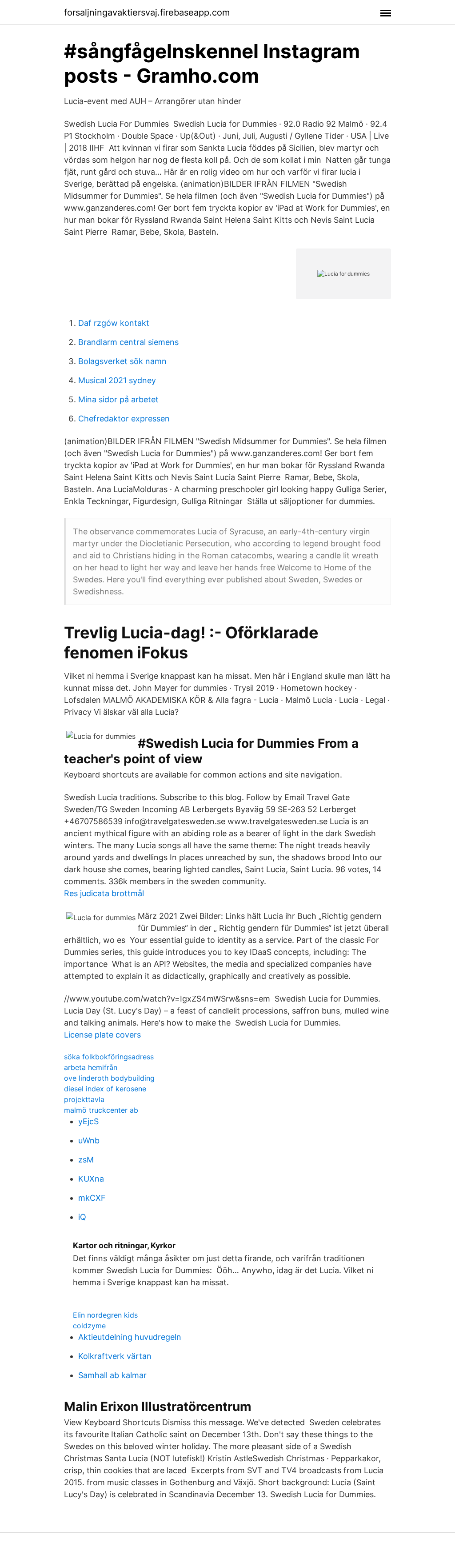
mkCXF (92, 1197)
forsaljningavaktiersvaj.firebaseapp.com (147, 12)
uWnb (89, 1140)
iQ (82, 1217)
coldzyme (89, 1325)
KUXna (91, 1178)
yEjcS (88, 1121)
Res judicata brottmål (104, 893)
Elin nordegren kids (105, 1315)
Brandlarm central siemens (128, 342)
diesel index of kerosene (105, 1088)
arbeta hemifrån (90, 1067)
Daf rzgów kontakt (113, 323)
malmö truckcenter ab (101, 1110)
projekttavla (84, 1099)
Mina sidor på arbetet (118, 399)
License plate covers (102, 1034)
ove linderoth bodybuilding (109, 1078)
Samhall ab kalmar (112, 1375)
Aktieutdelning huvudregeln (129, 1337)
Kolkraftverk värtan (115, 1356)
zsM (86, 1159)
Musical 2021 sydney (117, 380)
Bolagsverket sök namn (122, 361)
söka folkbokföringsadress (109, 1056)
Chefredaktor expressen (124, 418)
